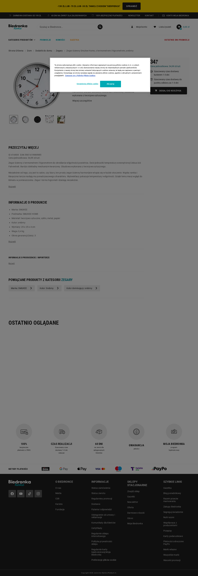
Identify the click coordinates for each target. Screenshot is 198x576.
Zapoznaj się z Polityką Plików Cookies (80, 75)
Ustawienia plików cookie (87, 84)
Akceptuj (110, 84)
